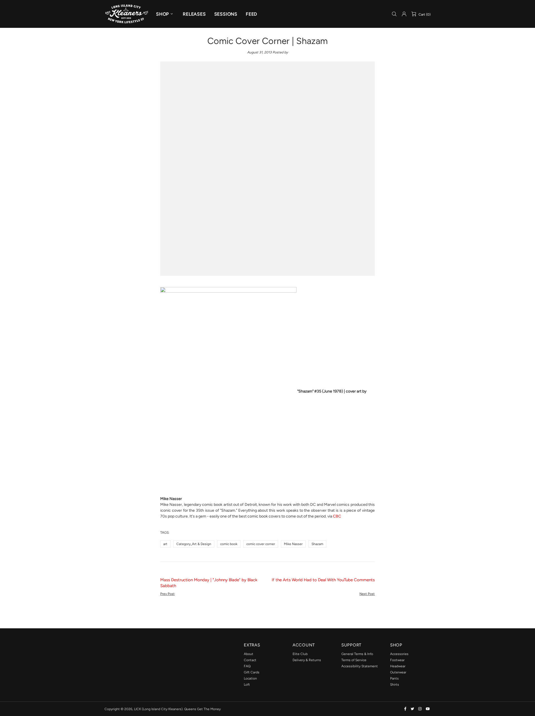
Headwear (397, 666)
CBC (337, 516)
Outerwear (398, 672)
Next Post (367, 594)
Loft (247, 684)
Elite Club (300, 654)
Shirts (394, 684)
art (165, 544)
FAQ (247, 666)
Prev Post (167, 594)
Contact (250, 660)
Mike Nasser (293, 544)
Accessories (399, 654)
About (248, 654)
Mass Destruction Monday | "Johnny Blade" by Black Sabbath (208, 582)
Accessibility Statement (359, 666)
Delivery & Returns (307, 660)
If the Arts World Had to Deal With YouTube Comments (323, 579)
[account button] (404, 14)
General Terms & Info (357, 654)
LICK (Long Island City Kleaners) (126, 14)
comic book (228, 544)
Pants (394, 678)
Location (250, 678)
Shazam (317, 544)
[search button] (394, 14)
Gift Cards (251, 672)
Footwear (397, 660)
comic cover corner (260, 544)
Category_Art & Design (193, 544)
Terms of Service (353, 660)
